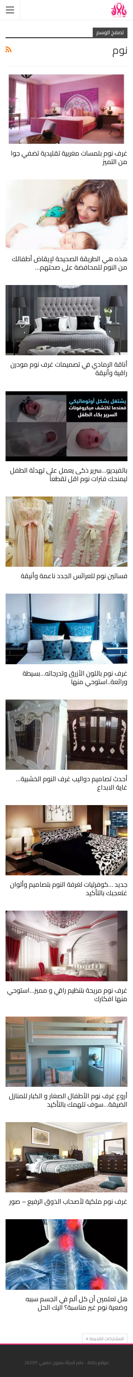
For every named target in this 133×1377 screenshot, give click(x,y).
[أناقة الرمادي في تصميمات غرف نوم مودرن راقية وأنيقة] (66, 320)
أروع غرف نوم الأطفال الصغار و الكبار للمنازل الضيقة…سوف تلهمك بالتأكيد (68, 1100)
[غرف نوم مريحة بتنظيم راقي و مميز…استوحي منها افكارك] (66, 946)
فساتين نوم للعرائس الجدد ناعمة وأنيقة (74, 576)
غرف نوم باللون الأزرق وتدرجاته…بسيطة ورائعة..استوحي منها (75, 677)
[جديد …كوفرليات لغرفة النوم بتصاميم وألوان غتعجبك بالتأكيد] (66, 840)
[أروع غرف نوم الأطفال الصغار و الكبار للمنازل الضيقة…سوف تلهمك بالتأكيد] (66, 1052)
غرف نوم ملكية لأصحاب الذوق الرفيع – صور (68, 1201)
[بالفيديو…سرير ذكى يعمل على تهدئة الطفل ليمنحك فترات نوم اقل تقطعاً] (66, 426)
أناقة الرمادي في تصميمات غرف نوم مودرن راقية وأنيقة (68, 368)
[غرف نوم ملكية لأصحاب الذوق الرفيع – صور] (66, 1157)
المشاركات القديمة (106, 1338)
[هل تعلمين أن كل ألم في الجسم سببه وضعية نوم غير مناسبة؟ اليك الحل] (66, 1254)
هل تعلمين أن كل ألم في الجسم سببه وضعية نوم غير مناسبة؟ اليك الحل (76, 1303)
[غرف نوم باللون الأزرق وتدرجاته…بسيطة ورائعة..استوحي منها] (66, 629)
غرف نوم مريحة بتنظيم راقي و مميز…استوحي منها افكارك (67, 994)
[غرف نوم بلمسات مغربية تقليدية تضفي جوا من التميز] (66, 109)
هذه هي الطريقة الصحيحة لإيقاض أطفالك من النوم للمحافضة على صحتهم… (69, 263)
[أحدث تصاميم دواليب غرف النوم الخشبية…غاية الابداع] (66, 735)
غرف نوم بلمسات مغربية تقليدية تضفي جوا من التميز (69, 157)
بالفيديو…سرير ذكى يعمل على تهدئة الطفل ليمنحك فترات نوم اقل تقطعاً (68, 474)
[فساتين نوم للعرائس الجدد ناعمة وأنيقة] (66, 532)
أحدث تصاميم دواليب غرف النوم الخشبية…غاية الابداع (71, 783)
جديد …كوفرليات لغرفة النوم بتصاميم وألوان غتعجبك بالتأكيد (68, 888)
